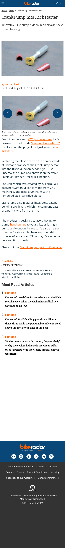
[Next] (57, 113)
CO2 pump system (40, 139)
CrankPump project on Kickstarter (41, 247)
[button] (32, 116)
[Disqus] (32, 402)
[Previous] (7, 113)
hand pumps (18, 224)
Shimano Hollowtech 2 (45, 143)
